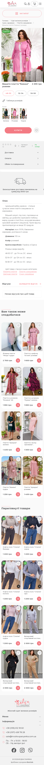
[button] (25, 3)
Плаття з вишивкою (28, 272)
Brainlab (30, 762)
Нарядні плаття (10, 272)
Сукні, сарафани (26, 274)
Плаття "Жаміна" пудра (9, 488)
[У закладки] (36, 130)
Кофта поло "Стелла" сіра (32, 593)
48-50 (8, 93)
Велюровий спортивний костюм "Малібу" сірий (32, 637)
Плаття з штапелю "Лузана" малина (31, 399)
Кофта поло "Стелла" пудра (11, 637)
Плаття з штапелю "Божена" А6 (10, 399)
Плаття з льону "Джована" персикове (30, 444)
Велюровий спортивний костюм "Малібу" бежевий (32, 682)
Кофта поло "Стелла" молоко (11, 593)
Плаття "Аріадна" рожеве (31, 488)
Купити (18, 130)
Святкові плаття (10, 274)
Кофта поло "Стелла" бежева (11, 548)
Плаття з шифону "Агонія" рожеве (31, 354)
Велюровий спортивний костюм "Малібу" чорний (11, 682)
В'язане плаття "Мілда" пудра (9, 354)
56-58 (33, 93)
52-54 (21, 93)
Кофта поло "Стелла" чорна (32, 548)
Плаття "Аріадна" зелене (10, 444)
